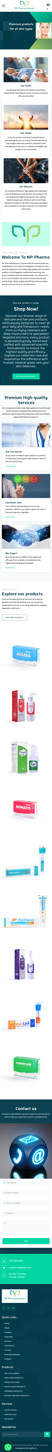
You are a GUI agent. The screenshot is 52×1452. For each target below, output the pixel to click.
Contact (7, 1359)
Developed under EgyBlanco (26, 1448)
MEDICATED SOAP (9, 677)
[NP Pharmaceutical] (24, 6)
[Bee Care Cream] (45, 996)
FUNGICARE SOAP (13, 1083)
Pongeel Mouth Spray (15, 773)
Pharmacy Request (12, 1354)
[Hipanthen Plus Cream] (45, 842)
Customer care (13, 502)
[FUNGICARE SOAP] (45, 1048)
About (6, 1328)
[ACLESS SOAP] (45, 635)
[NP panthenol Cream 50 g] (45, 893)
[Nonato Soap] (45, 790)
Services (7, 1341)
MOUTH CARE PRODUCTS (11, 780)
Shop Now (8, 1337)
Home (7, 1323)
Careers (7, 1350)
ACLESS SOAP (11, 670)
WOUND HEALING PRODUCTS (16, 1396)
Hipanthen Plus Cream (15, 877)
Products (8, 1332)
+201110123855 (16, 1260)
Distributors (9, 1346)
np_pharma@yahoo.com (20, 1267)
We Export (11, 553)
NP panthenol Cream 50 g (17, 928)
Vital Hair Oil (10, 722)
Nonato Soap (10, 825)
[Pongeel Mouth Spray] (45, 738)
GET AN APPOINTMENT (26, 376)
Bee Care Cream (12, 1032)
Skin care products (9, 884)
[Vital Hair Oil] (45, 687)
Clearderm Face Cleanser (16, 980)
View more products (14, 617)
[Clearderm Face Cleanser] (45, 945)
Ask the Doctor (13, 452)
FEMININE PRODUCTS (13, 1391)
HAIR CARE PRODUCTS (10, 729)
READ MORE (10, 466)
